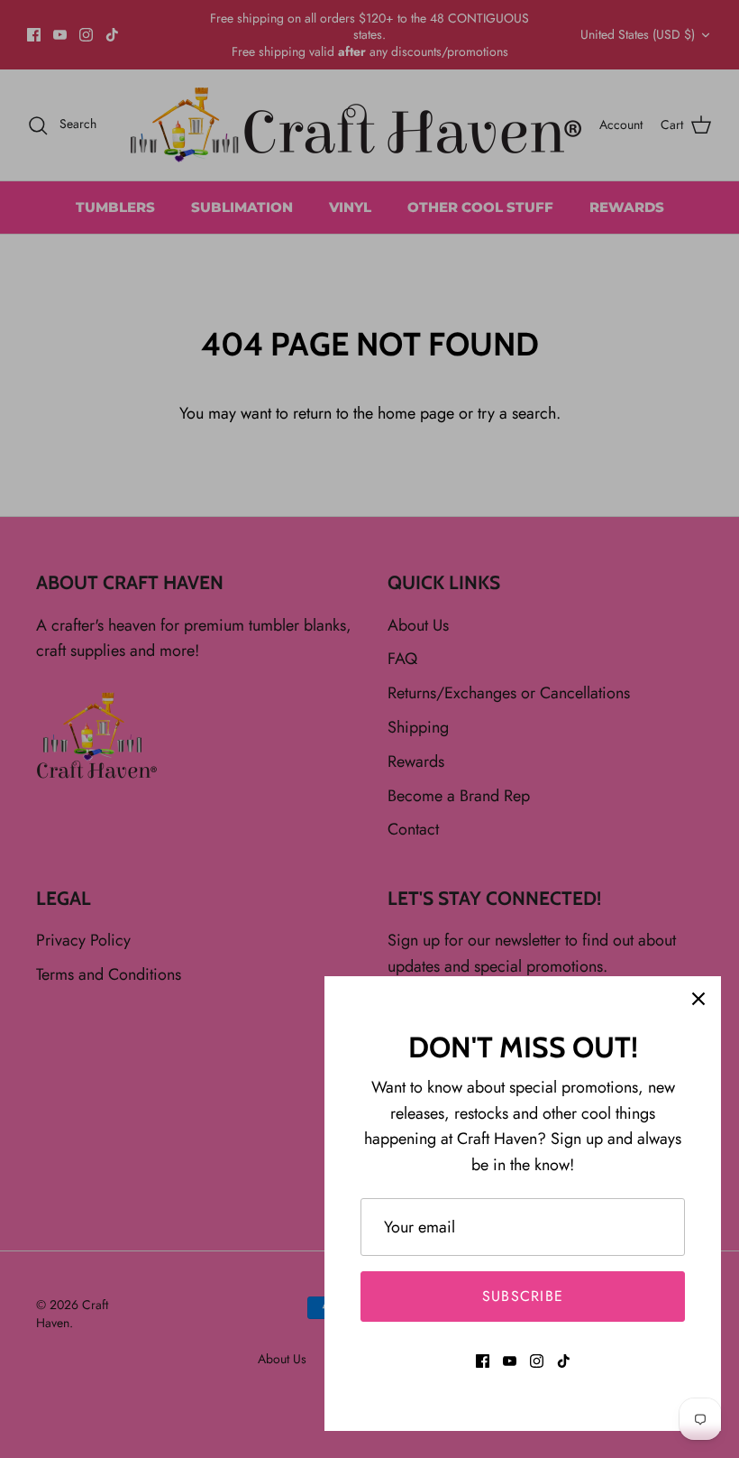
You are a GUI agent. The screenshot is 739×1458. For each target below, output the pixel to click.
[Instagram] (536, 1361)
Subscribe (523, 1296)
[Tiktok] (563, 1361)
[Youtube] (509, 1361)
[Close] (698, 999)
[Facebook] (482, 1361)
